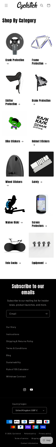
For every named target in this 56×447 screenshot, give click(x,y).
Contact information (29, 443)
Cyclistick (16, 433)
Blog (8, 355)
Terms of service (21, 438)
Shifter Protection (11, 102)
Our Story (11, 327)
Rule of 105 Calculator (17, 369)
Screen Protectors (38, 224)
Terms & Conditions (16, 348)
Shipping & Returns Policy (19, 341)
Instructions (12, 334)
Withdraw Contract (16, 376)
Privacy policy (45, 433)
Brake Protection (41, 101)
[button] (6, 5)
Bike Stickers (12, 141)
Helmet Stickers (41, 141)
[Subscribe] (46, 313)
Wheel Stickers (13, 182)
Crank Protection (14, 60)
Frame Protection (37, 61)
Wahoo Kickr (12, 222)
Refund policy (30, 433)
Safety (35, 182)
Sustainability (13, 362)
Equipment (38, 263)
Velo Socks (11, 263)
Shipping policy (37, 438)
